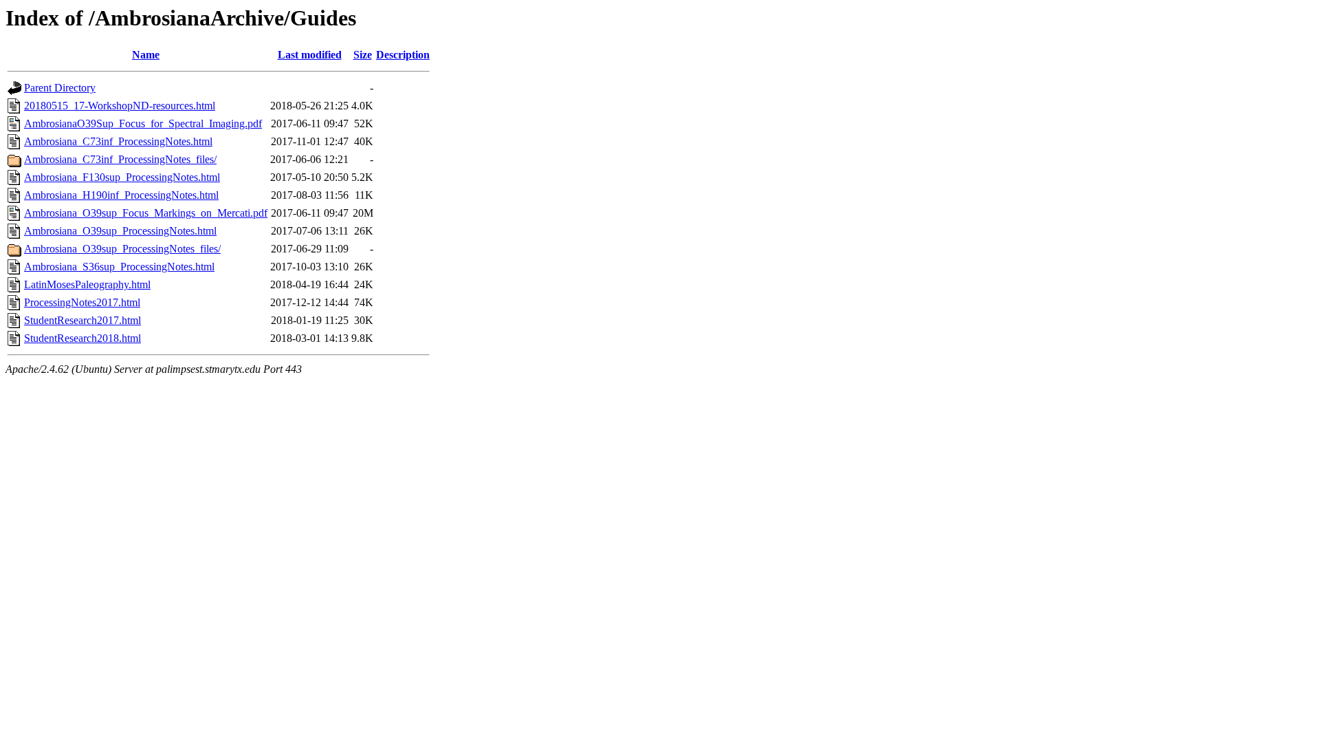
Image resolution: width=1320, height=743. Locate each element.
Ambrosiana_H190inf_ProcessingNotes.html (121, 195)
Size (362, 55)
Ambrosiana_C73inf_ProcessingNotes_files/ (120, 159)
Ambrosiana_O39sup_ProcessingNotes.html (120, 231)
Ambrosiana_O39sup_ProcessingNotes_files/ (122, 249)
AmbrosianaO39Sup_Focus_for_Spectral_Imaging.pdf (143, 123)
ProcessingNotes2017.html (82, 302)
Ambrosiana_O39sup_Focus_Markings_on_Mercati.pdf (145, 213)
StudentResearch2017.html (82, 320)
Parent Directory (60, 88)
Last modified (310, 55)
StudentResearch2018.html (82, 338)
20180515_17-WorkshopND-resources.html (119, 105)
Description (403, 55)
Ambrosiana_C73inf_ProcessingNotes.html (118, 141)
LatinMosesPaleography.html (87, 284)
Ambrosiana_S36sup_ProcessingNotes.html (119, 266)
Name (146, 55)
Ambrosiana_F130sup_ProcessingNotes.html (122, 177)
